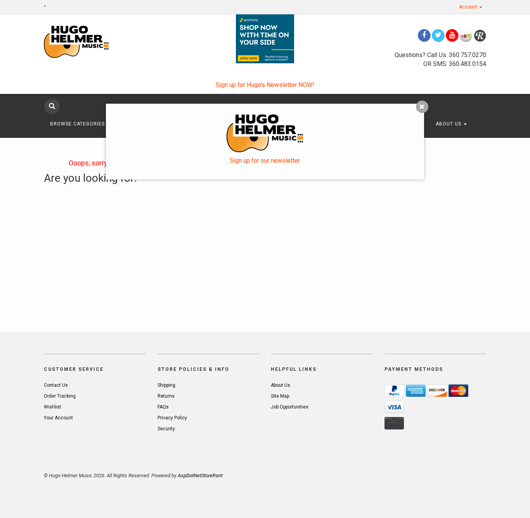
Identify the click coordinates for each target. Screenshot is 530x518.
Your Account (58, 418)
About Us (449, 124)
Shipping (166, 385)
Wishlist (52, 407)
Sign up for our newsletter (265, 160)
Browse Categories (78, 124)
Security (166, 428)
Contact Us (56, 385)
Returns (166, 396)
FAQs (163, 407)
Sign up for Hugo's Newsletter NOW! (265, 85)
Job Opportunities (289, 407)
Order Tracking (60, 396)
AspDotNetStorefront (200, 475)
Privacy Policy (172, 418)
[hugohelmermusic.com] (95, 41)
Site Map (280, 396)
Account (468, 7)
